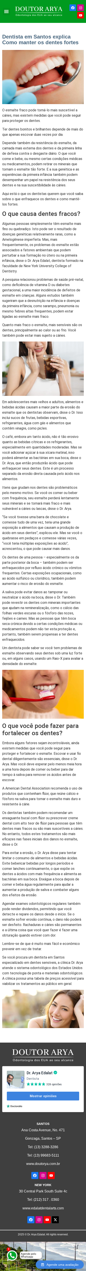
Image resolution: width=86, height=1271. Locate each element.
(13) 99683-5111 (46, 1155)
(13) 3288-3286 (46, 1147)
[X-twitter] (55, 1219)
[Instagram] (80, 7)
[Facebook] (72, 7)
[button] (6, 11)
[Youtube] (80, 15)
